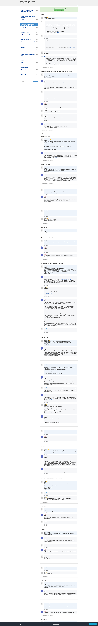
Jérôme (45, 80)
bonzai (45, 567)
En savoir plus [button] (56, 624)
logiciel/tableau (50, 399)
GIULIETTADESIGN (47, 532)
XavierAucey (46, 449)
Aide (35, 5)
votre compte (58, 32)
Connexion (66, 5)
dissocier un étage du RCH (47, 601)
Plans (42, 5)
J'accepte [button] (93, 624)
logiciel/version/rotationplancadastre (60, 471)
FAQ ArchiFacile (68, 61)
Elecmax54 (45, 167)
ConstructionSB (46, 189)
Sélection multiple (48, 46)
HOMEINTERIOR (46, 603)
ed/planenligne (62, 82)
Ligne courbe (44, 580)
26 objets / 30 (44, 227)
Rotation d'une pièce (45, 164)
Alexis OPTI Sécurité (47, 139)
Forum (39, 5)
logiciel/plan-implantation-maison (66, 279)
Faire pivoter (43, 446)
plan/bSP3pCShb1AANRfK (54, 493)
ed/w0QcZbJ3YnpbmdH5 (48, 293)
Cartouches (43, 362)
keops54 (45, 17)
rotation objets (44, 619)
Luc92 (45, 266)
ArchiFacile (22, 5)
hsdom (45, 364)
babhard (45, 74)
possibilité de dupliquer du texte (48, 208)
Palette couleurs (44, 337)
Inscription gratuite (72, 5)
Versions (31, 5)
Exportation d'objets (45, 136)
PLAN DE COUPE (45, 428)
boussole (43, 529)
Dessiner (27, 5)
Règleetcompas (46, 340)
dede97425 (45, 240)
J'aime (48, 33)
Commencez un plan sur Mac (59, 10)
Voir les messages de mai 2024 (25, 78)
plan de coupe (44, 506)
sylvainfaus (46, 521)
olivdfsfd (45, 210)
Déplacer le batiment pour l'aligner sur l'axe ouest (52, 263)
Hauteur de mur (44, 565)
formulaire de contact (71, 47)
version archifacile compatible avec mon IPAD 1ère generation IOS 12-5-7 (57, 71)
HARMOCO (45, 430)
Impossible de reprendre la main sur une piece (51, 478)
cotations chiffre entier (46, 187)
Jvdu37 (45, 230)
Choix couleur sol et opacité (47, 238)
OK (35, 81)
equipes (56, 157)
